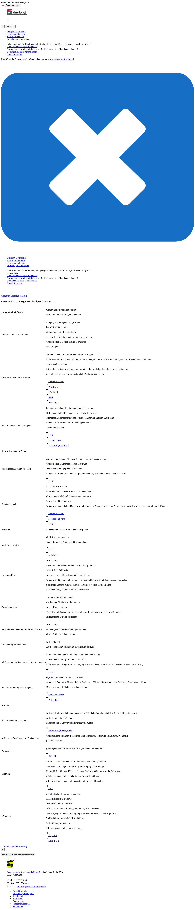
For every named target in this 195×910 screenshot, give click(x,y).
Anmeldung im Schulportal (61, 59)
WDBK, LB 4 (54, 440)
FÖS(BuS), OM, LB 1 (58, 445)
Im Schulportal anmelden (18, 39)
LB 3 (50, 549)
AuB (50, 397)
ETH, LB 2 (53, 841)
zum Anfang (12, 273)
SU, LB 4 (52, 835)
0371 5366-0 (21, 880)
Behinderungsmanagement (60, 730)
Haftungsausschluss (21, 904)
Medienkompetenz (56, 519)
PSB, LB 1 (53, 700)
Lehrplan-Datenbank (16, 31)
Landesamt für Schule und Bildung (22, 872)
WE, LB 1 (53, 387)
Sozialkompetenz (56, 694)
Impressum (17, 898)
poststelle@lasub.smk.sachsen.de (31, 886)
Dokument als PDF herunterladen (22, 51)
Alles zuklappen (30, 46)
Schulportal (18, 896)
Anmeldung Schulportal (23, 893)
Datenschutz (18, 901)
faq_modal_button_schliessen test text (18, 855)
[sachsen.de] (1, 5)
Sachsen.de (18, 906)
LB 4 (50, 788)
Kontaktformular (14, 54)
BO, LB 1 (53, 756)
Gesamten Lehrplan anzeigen (14, 296)
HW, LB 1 (53, 392)
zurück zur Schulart (15, 36)
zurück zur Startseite (16, 34)
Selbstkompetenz (56, 381)
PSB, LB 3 (53, 402)
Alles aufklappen (15, 46)
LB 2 (50, 672)
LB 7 (50, 435)
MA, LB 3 (53, 555)
